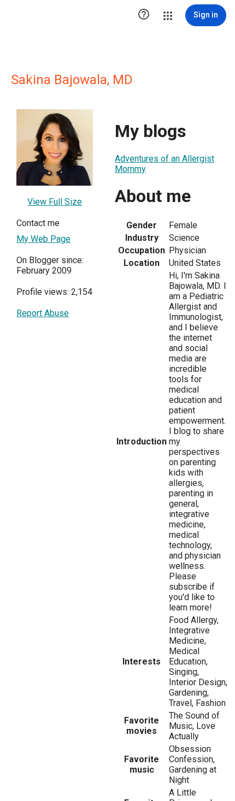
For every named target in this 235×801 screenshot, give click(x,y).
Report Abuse (42, 313)
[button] (144, 15)
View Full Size (54, 202)
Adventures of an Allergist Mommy (164, 163)
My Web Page (43, 239)
